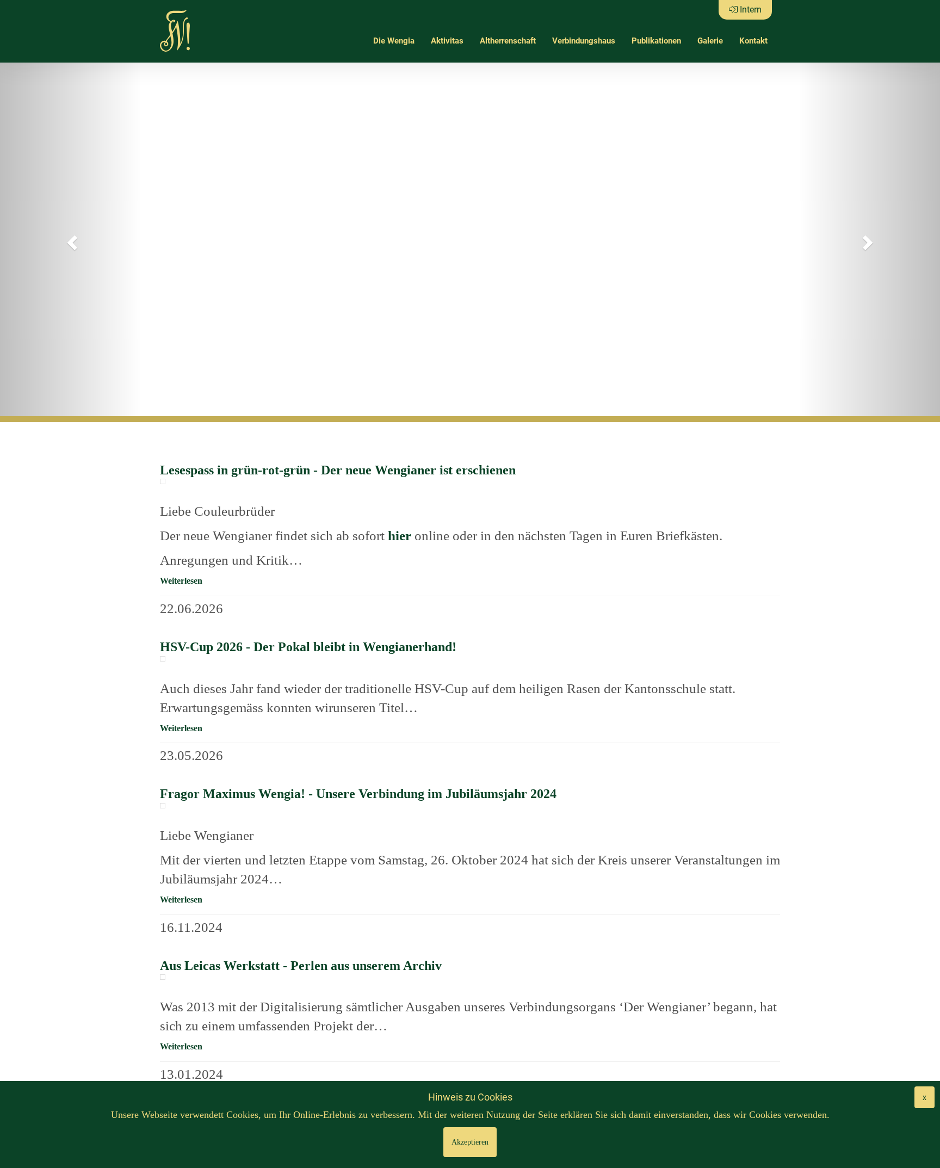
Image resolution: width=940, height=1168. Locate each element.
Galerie (710, 41)
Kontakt (753, 41)
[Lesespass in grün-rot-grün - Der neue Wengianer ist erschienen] (162, 481)
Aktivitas (447, 41)
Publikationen (656, 41)
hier (401, 535)
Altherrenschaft (508, 41)
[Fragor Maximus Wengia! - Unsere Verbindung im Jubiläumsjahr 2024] (162, 805)
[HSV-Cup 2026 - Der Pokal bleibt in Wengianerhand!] (162, 659)
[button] (70, 239)
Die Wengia (394, 41)
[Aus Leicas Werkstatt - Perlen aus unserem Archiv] (162, 977)
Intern (750, 9)
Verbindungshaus (583, 41)
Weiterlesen (181, 580)
